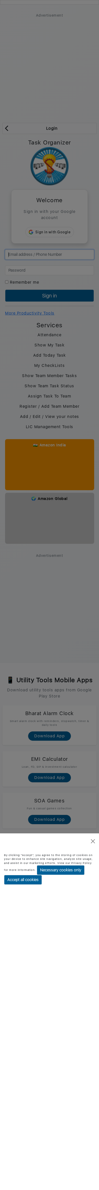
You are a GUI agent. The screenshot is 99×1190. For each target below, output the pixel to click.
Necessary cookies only (60, 870)
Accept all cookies (23, 879)
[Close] (93, 841)
